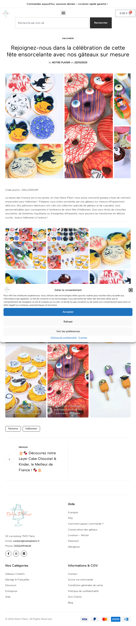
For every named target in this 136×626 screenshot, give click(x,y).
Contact (72, 573)
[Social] (8, 554)
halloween (31, 428)
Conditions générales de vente (85, 585)
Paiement (73, 540)
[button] (130, 290)
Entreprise (11, 591)
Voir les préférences (68, 331)
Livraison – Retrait (78, 535)
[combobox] (52, 22)
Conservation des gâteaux (83, 529)
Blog (70, 602)
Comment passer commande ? (86, 523)
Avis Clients (75, 596)
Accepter (68, 311)
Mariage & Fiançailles (17, 579)
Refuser (68, 321)
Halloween (68, 38)
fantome (13, 428)
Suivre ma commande (80, 579)
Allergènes (74, 546)
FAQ (70, 518)
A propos (82, 337)
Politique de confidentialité (64, 337)
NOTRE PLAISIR (61, 62)
